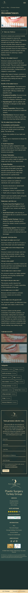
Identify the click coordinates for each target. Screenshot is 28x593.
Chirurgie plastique (14, 501)
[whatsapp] (11, 541)
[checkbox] (3, 464)
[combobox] (14, 449)
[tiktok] (14, 541)
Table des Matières (9, 32)
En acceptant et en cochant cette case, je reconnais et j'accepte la (14, 465)
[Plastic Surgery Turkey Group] (4, 2)
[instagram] (16, 541)
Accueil (3, 7)
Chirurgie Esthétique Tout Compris (14, 530)
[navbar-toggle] (24, 2)
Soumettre (5, 470)
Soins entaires (14, 505)
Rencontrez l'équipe (14, 528)
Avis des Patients (14, 532)
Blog (8, 7)
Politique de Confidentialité (11, 467)
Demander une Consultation (19, 591)
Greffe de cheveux (14, 503)
